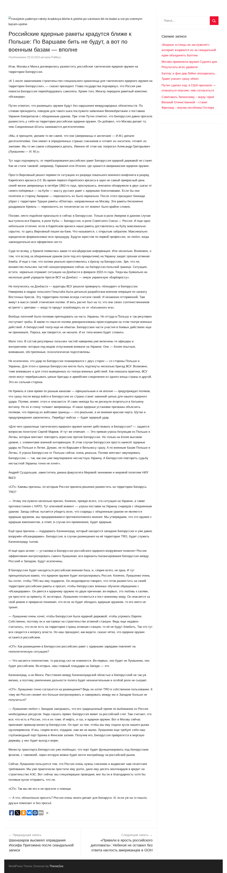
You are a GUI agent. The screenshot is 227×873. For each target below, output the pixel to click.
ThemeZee (56, 866)
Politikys (56, 57)
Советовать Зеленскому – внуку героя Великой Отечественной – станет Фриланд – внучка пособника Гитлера (188, 102)
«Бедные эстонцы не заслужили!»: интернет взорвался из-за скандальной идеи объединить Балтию (189, 50)
